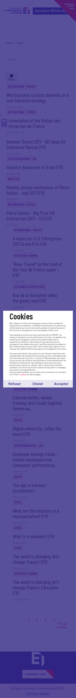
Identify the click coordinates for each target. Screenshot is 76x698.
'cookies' (22, 374)
